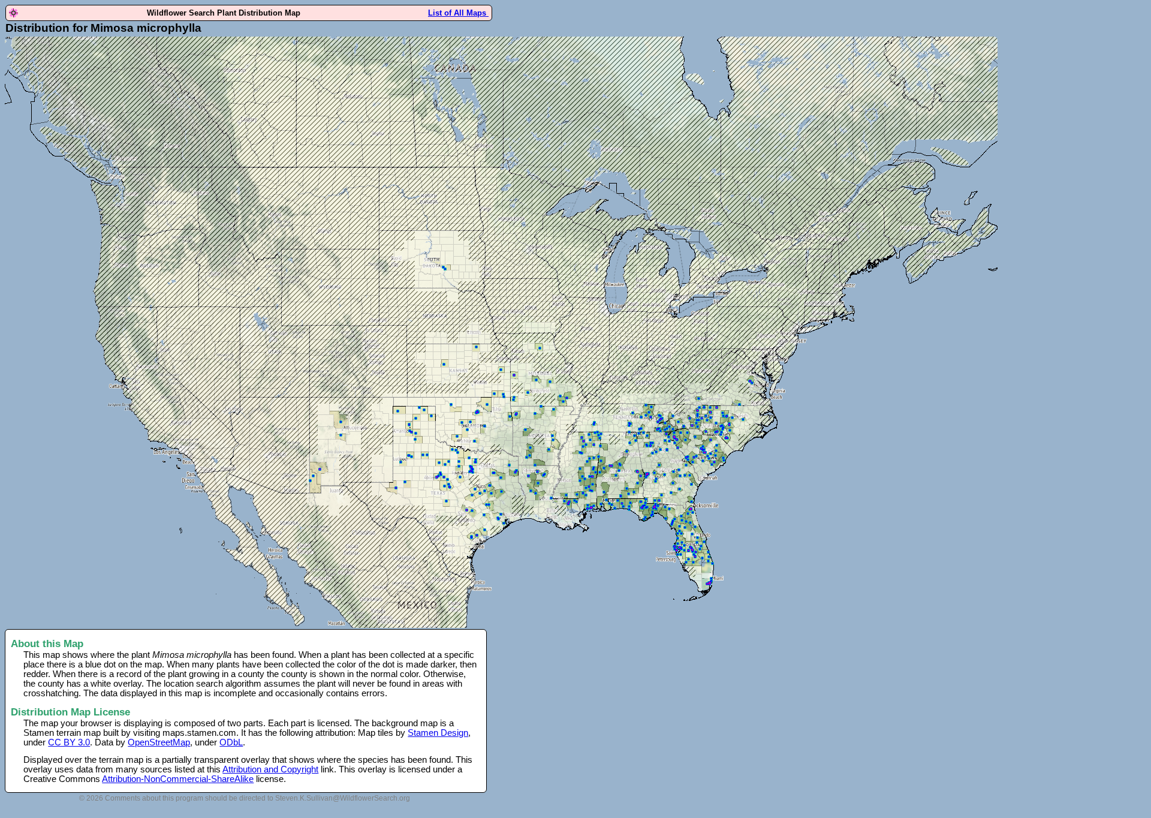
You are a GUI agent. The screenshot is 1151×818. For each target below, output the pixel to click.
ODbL (231, 742)
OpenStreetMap (159, 742)
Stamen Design (438, 733)
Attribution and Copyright (270, 769)
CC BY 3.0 (69, 742)
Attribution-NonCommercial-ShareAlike (178, 779)
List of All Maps (458, 12)
